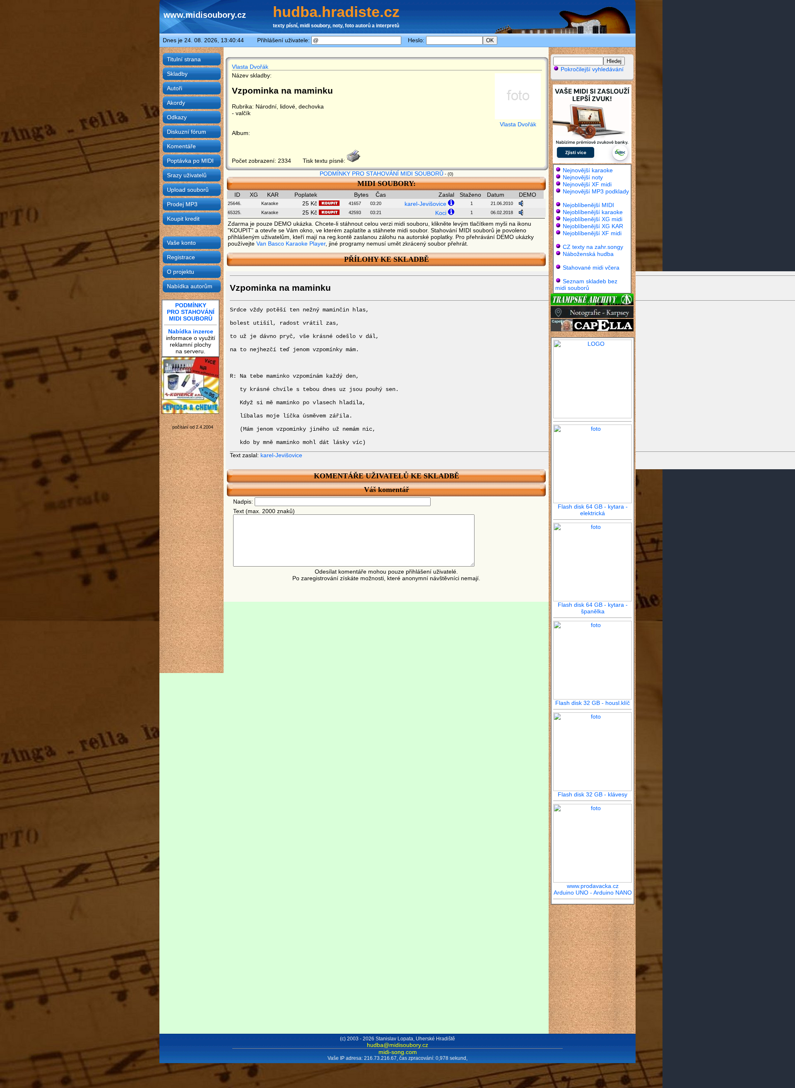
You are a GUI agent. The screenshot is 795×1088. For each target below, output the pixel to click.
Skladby (177, 73)
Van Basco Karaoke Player (290, 243)
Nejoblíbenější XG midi (592, 219)
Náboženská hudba (588, 254)
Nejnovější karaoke (588, 170)
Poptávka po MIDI (190, 160)
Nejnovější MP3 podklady (596, 191)
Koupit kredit (183, 218)
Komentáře (181, 146)
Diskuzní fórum (186, 131)
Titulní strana (184, 59)
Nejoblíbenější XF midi (592, 233)
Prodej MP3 (182, 204)
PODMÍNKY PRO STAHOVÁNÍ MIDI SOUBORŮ (381, 173)
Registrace (181, 257)
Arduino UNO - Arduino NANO (593, 892)
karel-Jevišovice (425, 203)
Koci (440, 213)
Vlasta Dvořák (250, 66)
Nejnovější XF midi (587, 184)
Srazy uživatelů (187, 175)
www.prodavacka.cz (593, 886)
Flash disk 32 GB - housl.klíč (592, 703)
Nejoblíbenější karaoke (593, 212)
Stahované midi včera (591, 267)
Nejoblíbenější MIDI (588, 205)
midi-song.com (397, 1052)
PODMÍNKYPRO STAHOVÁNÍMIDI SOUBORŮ (190, 312)
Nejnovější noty (583, 177)
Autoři (174, 88)
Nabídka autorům (189, 286)
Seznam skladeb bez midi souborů (586, 284)
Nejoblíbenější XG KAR (593, 226)
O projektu (180, 271)
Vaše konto (181, 242)
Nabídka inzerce (190, 331)
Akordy (176, 102)
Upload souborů (188, 189)
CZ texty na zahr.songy (593, 247)
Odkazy (177, 117)
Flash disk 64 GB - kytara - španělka (593, 608)
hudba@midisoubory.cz (397, 1045)
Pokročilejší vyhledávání (591, 69)
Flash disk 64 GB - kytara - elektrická (593, 509)
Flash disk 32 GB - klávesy (592, 794)
